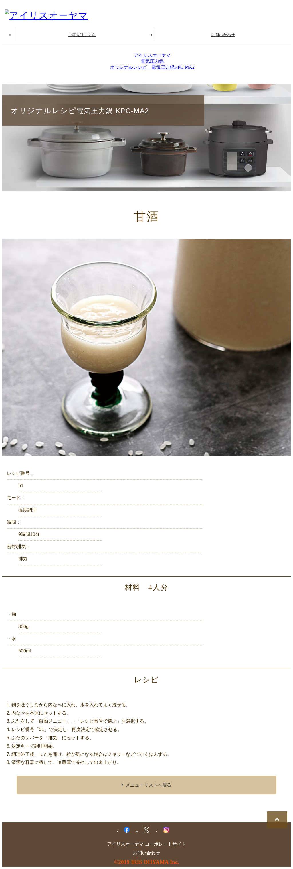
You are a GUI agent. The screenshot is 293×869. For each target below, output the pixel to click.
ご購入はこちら (82, 34)
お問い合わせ (223, 34)
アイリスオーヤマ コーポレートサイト (146, 844)
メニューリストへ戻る (148, 785)
